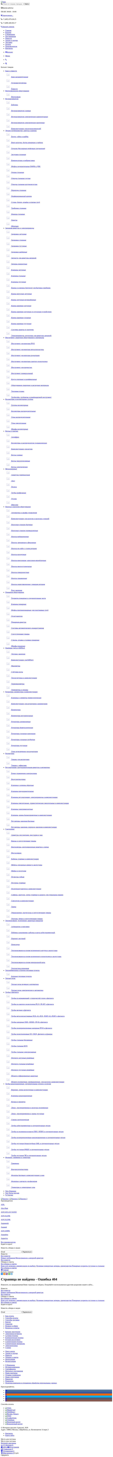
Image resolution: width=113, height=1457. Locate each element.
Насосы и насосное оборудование (18, 507)
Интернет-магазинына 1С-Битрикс (8, 1444)
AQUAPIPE (5, 1231)
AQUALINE (5, 1216)
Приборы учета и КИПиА (15, 648)
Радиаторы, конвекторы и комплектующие (21, 692)
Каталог (8, 32)
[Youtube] (6, 1398)
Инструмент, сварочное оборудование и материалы (24, 338)
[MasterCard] (10, 1410)
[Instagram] (6, 1400)
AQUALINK (5, 1220)
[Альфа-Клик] (10, 1418)
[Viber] (7, 1274)
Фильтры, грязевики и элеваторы (17, 1157)
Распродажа (9, 753)
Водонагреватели (11, 99)
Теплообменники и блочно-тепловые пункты (22, 970)
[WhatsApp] (9, 1274)
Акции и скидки (11, 40)
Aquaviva (4, 1238)
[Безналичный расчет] (14, 1424)
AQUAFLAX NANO (9, 1212)
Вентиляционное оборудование (17, 91)
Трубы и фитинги (12, 992)
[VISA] (8, 1408)
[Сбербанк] (9, 1420)
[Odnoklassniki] (6, 1394)
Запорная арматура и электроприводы (19, 228)
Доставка (8, 42)
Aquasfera (4, 1235)
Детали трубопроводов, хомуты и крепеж (21, 131)
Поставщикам (10, 36)
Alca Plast (4, 1208)
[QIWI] (8, 1416)
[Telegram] (12, 1274)
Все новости (5, 1256)
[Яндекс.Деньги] (12, 1414)
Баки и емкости (11, 71)
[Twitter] (6, 1396)
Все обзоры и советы (9, 1264)
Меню (7, 56)
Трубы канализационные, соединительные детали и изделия (28, 1084)
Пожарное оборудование (14, 592)
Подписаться (27, 1252)
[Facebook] (5, 1392)
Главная (8, 30)
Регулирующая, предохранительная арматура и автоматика (27, 767)
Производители (11, 46)
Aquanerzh (5, 1223)
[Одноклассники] (4, 1274)
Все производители (8, 1242)
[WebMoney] (10, 1412)
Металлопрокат (11, 469)
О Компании (10, 34)
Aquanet (4, 1227)
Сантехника (9, 829)
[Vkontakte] (6, 1390)
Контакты (9, 48)
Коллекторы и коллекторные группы (19, 399)
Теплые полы (10, 978)
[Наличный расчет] (12, 1422)
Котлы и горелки (11, 431)
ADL (3, 1204)
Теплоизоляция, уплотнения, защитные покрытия (24, 921)
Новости (8, 38)
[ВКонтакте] (2, 1274)
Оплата (8, 44)
